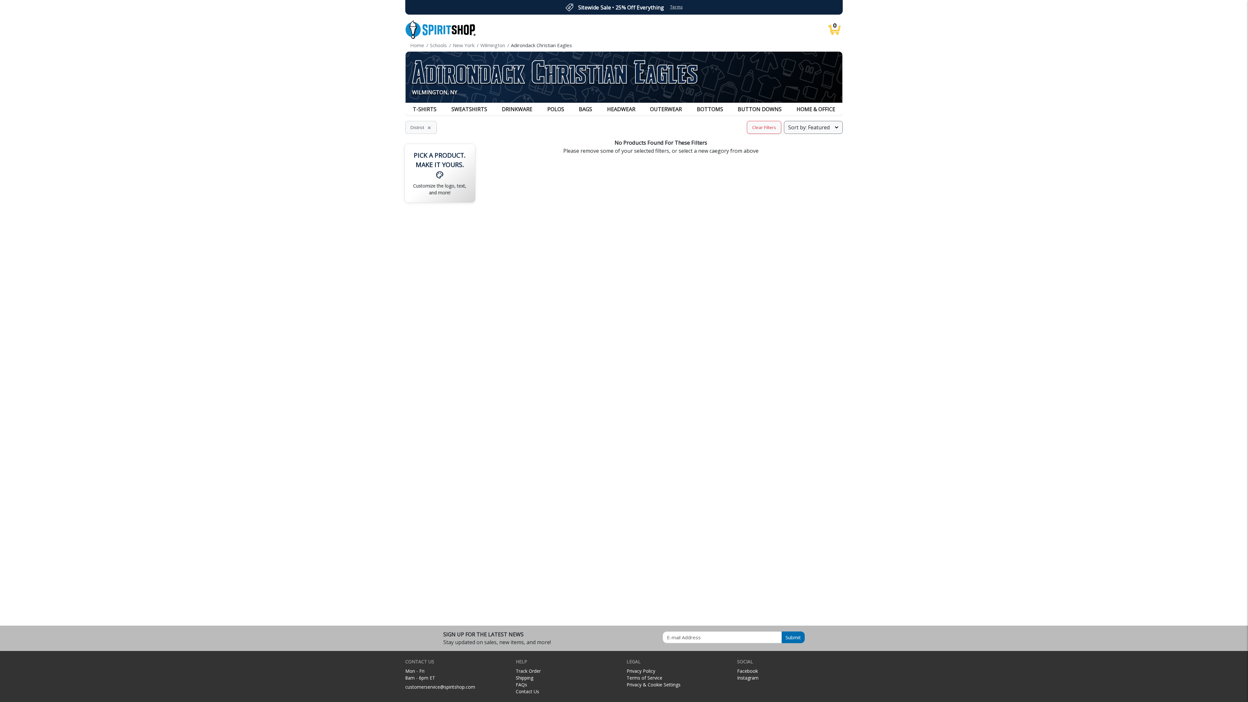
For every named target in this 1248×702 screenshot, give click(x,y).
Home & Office (816, 109)
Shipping (524, 678)
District (421, 127)
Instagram (748, 678)
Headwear (621, 109)
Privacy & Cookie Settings (654, 685)
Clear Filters (764, 127)
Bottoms (710, 109)
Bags (585, 109)
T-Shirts (424, 109)
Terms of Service (644, 678)
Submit (793, 637)
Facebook (747, 671)
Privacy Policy (641, 671)
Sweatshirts (469, 109)
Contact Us (527, 691)
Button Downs (760, 109)
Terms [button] (676, 7)
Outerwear (666, 109)
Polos (555, 109)
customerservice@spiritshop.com (440, 687)
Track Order (528, 671)
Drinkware (517, 109)
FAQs (521, 685)
